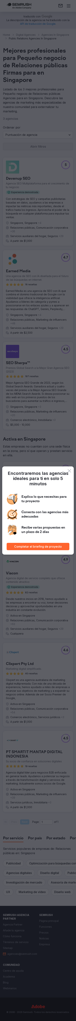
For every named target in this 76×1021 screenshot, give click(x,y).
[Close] (69, 470)
